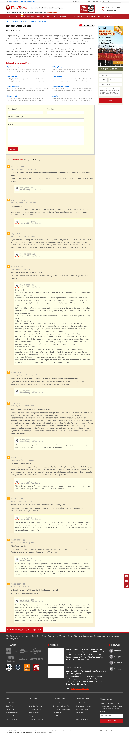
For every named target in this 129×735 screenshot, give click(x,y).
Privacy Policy (104, 731)
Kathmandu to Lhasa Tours (61, 706)
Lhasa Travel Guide (30, 21)
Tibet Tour (22, 732)
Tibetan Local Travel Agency (44, 732)
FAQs (83, 1)
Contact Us (76, 1)
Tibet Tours (9, 698)
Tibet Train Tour (11, 716)
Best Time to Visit (82, 719)
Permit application (82, 709)
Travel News (80, 716)
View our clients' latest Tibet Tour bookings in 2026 (21, 1)
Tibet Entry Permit (82, 703)
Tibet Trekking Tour (12, 719)
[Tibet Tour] (41, 10)
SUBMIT (13, 149)
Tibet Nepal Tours (59, 698)
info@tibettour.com (112, 7)
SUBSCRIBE (112, 721)
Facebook (118, 651)
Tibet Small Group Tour (13, 703)
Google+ (117, 657)
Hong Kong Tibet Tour (36, 719)
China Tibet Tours (35, 698)
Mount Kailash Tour (12, 712)
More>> (89, 660)
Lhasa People (42, 21)
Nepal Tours (57, 712)
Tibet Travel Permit (82, 698)
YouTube (117, 669)
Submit (110, 100)
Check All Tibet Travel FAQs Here (24, 629)
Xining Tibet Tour (34, 716)
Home (8, 17)
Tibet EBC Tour (10, 709)
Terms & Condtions (116, 731)
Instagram (118, 663)
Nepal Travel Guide (59, 716)
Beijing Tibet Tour (35, 703)
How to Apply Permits (83, 706)
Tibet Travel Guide (16, 21)
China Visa (79, 712)
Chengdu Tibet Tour (35, 709)
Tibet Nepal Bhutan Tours (61, 709)
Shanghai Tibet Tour (35, 706)
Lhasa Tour (9, 706)
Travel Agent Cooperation (94, 1)
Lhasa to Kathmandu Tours (61, 703)
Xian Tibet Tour (34, 712)
